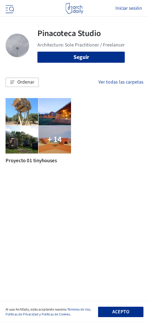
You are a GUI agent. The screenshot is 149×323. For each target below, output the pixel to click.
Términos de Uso (78, 309)
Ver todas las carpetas (120, 82)
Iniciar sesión (128, 8)
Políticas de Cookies (56, 314)
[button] (22, 82)
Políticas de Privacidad (22, 314)
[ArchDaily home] (74, 8)
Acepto (120, 311)
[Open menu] (9, 8)
